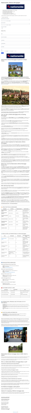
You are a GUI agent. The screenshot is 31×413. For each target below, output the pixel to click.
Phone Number (2, 46)
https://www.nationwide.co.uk (8, 267)
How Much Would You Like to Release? (5, 18)
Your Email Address (3, 43)
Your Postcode (3, 40)
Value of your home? (3, 22)
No (2, 28)
